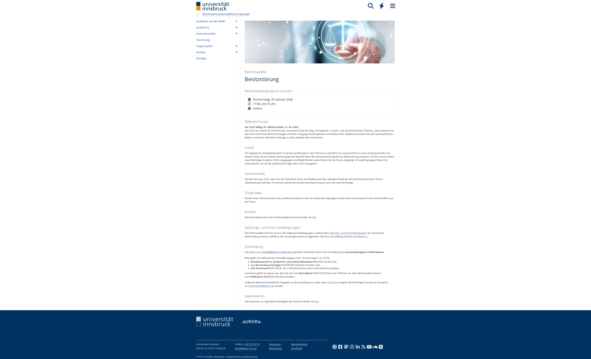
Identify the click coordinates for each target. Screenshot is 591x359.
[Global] (381, 6)
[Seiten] (392, 6)
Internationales (206, 33)
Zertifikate (296, 348)
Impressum (275, 344)
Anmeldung (268, 252)
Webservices (219, 356)
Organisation (204, 46)
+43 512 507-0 (252, 344)
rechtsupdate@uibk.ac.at (261, 285)
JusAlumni (202, 27)
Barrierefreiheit (299, 344)
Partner (201, 52)
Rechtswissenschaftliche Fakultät (226, 14)
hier (317, 301)
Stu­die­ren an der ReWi (210, 21)
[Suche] (370, 6)
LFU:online (332, 282)
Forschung (203, 40)
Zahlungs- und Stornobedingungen (348, 232)
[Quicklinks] (381, 6)
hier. (314, 217)
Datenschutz (275, 348)
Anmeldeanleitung (286, 252)
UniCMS (209, 356)
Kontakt (201, 58)
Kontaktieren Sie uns (246, 348)
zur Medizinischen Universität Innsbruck (242, 356)
